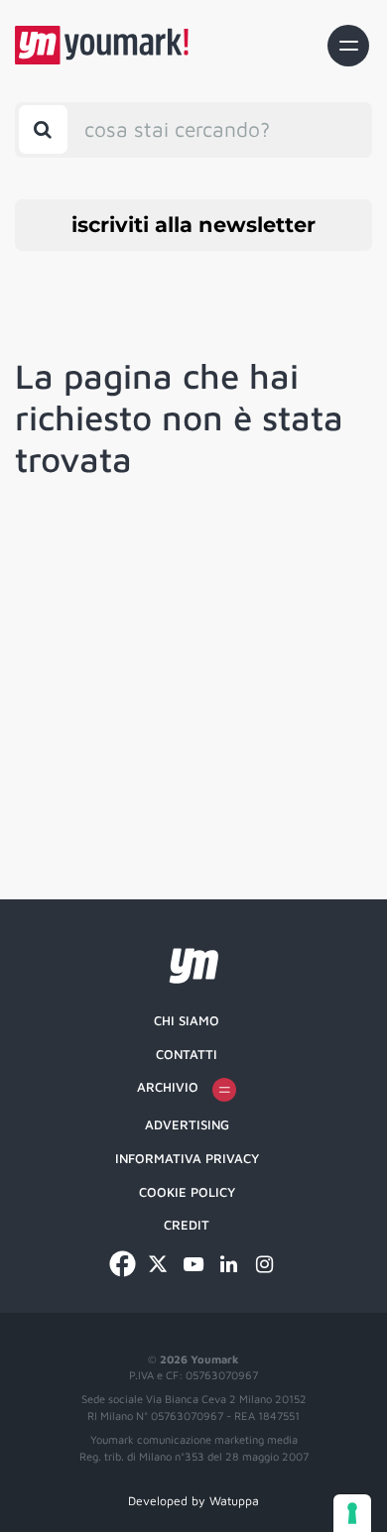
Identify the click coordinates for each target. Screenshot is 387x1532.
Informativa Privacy (187, 1158)
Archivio (167, 1087)
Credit (186, 1225)
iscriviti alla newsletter (193, 224)
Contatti (186, 1054)
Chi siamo (186, 1020)
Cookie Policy (187, 1192)
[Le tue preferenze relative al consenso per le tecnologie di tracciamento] (352, 1513)
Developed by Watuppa (193, 1500)
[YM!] (102, 45)
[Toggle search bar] (43, 129)
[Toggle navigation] (348, 45)
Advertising (187, 1124)
